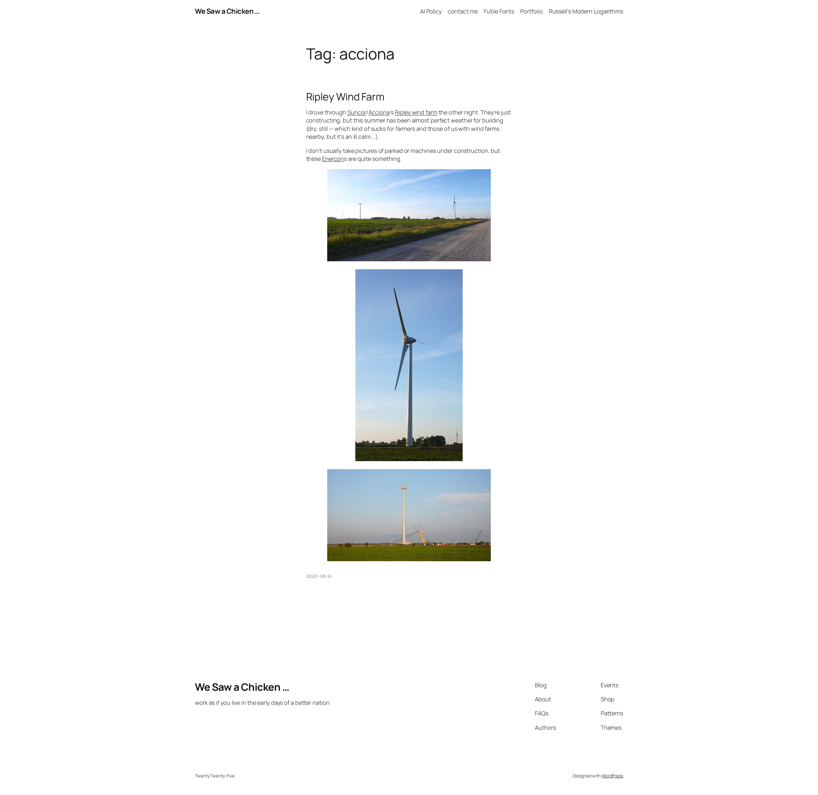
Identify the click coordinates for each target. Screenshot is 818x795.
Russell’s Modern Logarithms (586, 11)
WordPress (612, 776)
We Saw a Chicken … (227, 11)
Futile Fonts (499, 11)
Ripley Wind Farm (345, 96)
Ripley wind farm (416, 112)
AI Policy (431, 11)
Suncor (356, 112)
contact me (463, 11)
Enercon (333, 158)
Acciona (379, 112)
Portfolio (531, 11)
